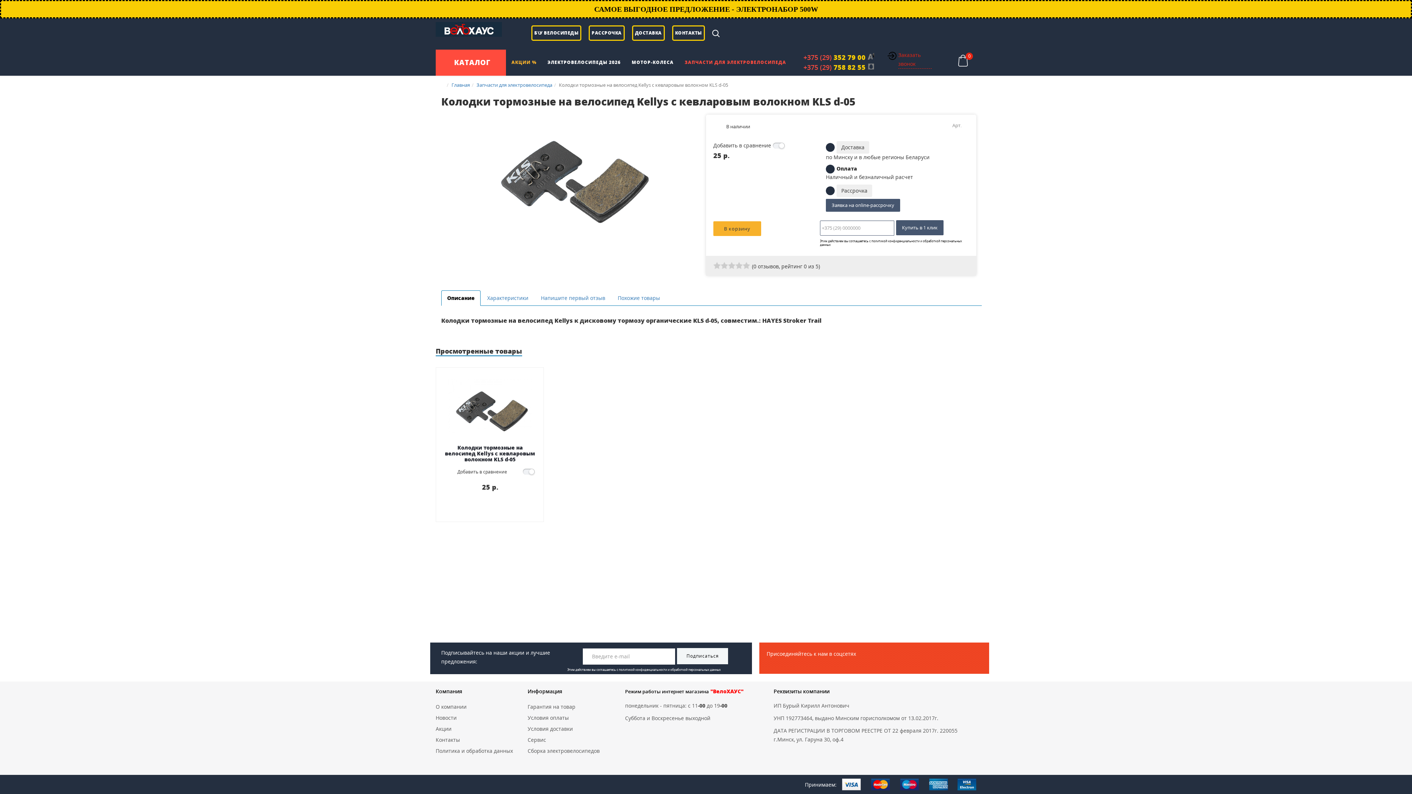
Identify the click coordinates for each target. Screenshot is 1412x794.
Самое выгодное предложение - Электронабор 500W (706, 9)
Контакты (688, 33)
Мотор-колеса (653, 62)
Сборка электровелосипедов (564, 750)
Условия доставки (550, 728)
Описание (461, 297)
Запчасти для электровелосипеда (735, 62)
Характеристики (507, 297)
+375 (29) (834, 57)
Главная (461, 85)
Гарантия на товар (551, 706)
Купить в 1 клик (920, 227)
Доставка (648, 33)
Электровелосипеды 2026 (584, 62)
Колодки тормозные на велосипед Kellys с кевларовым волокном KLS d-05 (490, 453)
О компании (451, 706)
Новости (446, 717)
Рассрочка (607, 33)
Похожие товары (639, 297)
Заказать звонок (909, 59)
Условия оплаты (548, 717)
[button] (694, 121)
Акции (444, 728)
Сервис (537, 739)
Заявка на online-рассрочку (863, 205)
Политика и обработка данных (474, 750)
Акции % (523, 62)
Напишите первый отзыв (573, 297)
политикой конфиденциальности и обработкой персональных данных (891, 243)
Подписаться (703, 656)
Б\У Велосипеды (556, 33)
